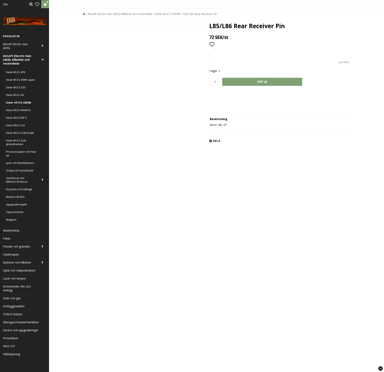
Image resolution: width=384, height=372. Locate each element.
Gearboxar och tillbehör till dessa (16, 179)
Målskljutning (11, 354)
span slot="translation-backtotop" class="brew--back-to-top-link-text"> (380, 368)
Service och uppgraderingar (20, 330)
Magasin (11, 219)
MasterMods (11, 230)
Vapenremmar (15, 212)
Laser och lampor (14, 278)
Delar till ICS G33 (16, 87)
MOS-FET (9, 346)
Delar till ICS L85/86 (18, 102)
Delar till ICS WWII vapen (20, 80)
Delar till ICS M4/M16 (18, 110)
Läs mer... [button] (344, 62)
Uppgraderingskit (16, 204)
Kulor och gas (12, 298)
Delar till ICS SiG (15, 125)
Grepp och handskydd (19, 170)
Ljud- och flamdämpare (20, 163)
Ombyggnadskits (14, 306)
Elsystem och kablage (19, 189)
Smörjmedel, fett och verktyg (17, 288)
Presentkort (10, 338)
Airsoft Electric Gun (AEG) (15, 46)
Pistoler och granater (16, 246)
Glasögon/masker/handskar (21, 322)
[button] (37, 4)
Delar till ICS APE (15, 72)
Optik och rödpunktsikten (19, 270)
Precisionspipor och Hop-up (21, 153)
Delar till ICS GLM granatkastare (16, 142)
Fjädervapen (11, 254)
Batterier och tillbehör (17, 262)
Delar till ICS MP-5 (16, 117)
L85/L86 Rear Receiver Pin (200, 14)
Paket (6, 238)
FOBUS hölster (12, 314)
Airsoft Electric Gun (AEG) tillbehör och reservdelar (17, 59)
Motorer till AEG (15, 197)
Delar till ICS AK (15, 95)
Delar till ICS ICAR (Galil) (20, 133)
